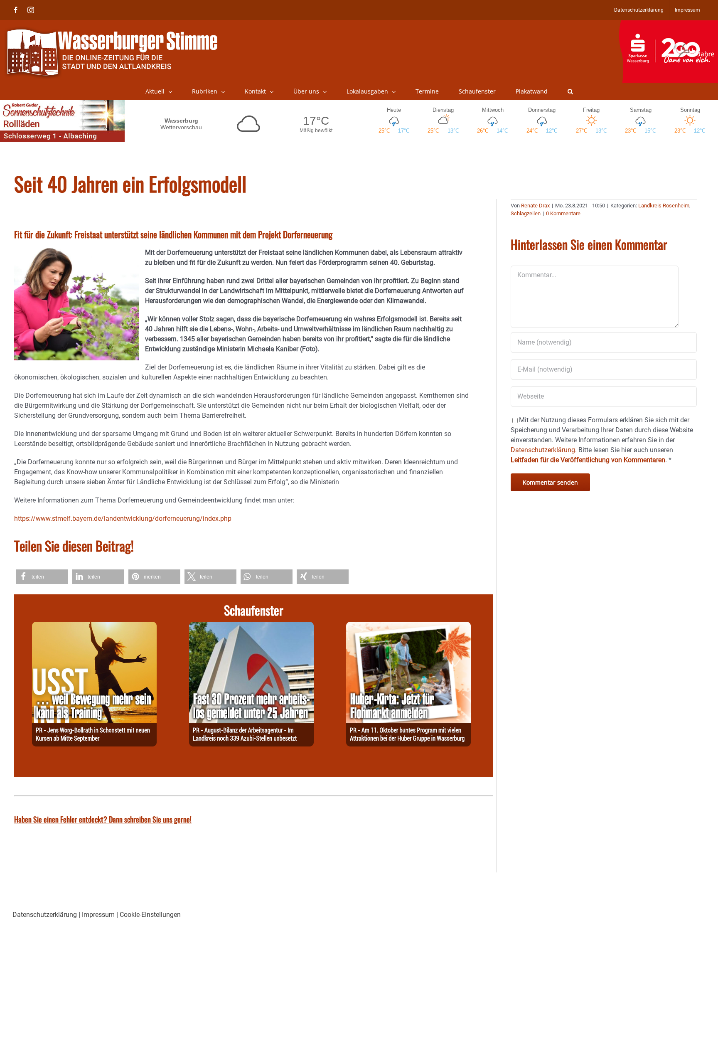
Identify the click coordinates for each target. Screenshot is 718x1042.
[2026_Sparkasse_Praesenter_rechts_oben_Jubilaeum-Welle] (668, 25)
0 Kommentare (563, 213)
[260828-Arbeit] (251, 627)
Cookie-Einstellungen (150, 915)
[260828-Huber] (408, 627)
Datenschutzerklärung (44, 915)
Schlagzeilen (526, 213)
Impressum (98, 915)
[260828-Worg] (94, 627)
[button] (570, 91)
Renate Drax (535, 205)
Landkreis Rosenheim (663, 205)
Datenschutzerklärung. (544, 450)
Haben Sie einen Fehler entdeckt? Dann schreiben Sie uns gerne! (103, 819)
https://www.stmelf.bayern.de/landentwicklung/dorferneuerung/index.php (122, 518)
